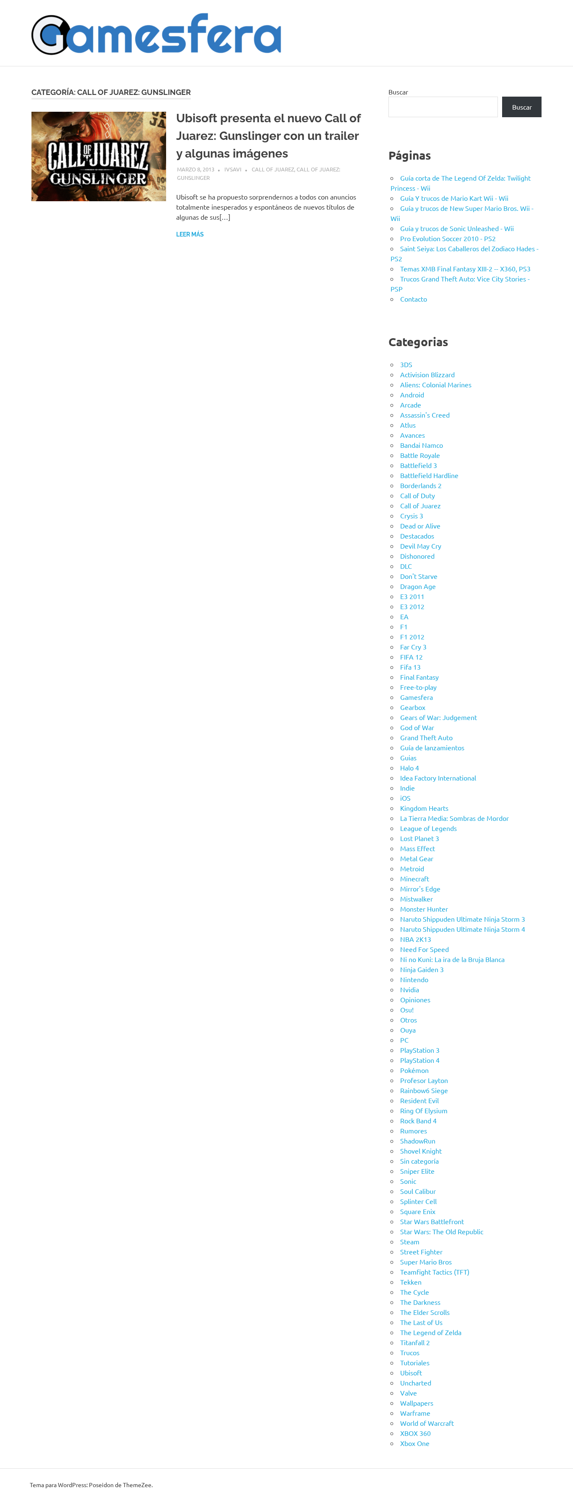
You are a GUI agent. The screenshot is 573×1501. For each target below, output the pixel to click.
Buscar (398, 91)
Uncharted (415, 1382)
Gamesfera (416, 697)
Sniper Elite (417, 1171)
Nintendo (414, 979)
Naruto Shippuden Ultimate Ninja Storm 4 (462, 929)
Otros (408, 1019)
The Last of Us (421, 1322)
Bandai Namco (421, 445)
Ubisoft (411, 1372)
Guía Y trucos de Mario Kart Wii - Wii (454, 198)
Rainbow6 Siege (424, 1090)
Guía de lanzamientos (432, 747)
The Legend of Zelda (430, 1332)
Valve (408, 1392)
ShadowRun (417, 1140)
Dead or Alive (420, 525)
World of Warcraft (427, 1423)
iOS (405, 798)
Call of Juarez (273, 169)
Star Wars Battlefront (432, 1221)
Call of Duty (417, 495)
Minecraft (414, 878)
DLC (406, 566)
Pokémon (414, 1070)
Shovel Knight (421, 1150)
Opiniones (415, 999)
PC (404, 1040)
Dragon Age (418, 586)
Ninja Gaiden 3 (422, 969)
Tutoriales (415, 1362)
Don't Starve (419, 576)
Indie (407, 787)
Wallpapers (416, 1402)
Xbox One (415, 1443)
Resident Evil (419, 1100)
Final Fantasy (419, 677)
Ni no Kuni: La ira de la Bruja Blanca (452, 959)
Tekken (411, 1282)
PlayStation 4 (420, 1060)
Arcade (410, 404)
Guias (408, 757)
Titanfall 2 (415, 1342)
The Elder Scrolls (425, 1312)
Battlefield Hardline (429, 475)
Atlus (408, 425)
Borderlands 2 (421, 485)
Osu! (407, 1009)
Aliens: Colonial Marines (435, 384)
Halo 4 (409, 767)
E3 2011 (412, 596)
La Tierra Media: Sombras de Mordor (454, 818)
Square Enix (417, 1211)
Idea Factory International (438, 777)
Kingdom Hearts (424, 808)
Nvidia (409, 989)
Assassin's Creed (425, 414)
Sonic (408, 1181)
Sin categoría (419, 1161)
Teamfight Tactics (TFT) (434, 1271)
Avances (412, 435)
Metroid (412, 868)
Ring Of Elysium (424, 1110)
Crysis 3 (411, 515)
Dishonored (417, 556)
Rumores (413, 1130)
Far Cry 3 (413, 646)
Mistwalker (416, 898)
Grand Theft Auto (426, 737)
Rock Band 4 (418, 1120)
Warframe (415, 1413)
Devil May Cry (420, 546)
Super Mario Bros (426, 1261)
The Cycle (414, 1292)
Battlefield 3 (418, 465)
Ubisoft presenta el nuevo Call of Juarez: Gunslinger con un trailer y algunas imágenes (268, 135)
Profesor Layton (424, 1080)
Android (412, 394)
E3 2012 (412, 606)
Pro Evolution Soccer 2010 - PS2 (448, 238)
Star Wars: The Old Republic (441, 1231)
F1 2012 (412, 636)
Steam (409, 1241)
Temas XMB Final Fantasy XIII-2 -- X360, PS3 (465, 268)
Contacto (413, 298)
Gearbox (412, 707)
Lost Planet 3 (419, 838)
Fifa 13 (410, 666)
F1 (404, 626)
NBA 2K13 (415, 939)
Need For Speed (424, 949)
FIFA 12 (411, 656)
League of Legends (428, 828)
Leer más (190, 234)
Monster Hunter (424, 908)
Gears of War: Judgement (438, 717)
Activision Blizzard (427, 374)
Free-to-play (418, 687)
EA (404, 616)
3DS (406, 364)
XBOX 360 (415, 1433)
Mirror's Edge (420, 888)
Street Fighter (421, 1251)
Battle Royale (420, 455)
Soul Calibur (418, 1191)
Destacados (417, 535)
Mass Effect (417, 848)
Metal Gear (416, 858)
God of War (417, 727)
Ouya (408, 1029)
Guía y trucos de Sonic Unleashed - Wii (457, 228)
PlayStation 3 (420, 1050)
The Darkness (420, 1302)
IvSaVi (233, 169)
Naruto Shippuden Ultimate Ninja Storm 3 (462, 919)
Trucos (409, 1352)
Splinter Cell (418, 1201)
